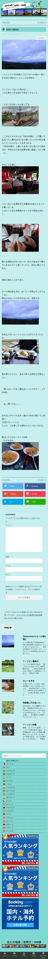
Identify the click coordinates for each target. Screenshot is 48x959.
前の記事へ (6, 22)
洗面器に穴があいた (31, 703)
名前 (7, 557)
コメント (9, 525)
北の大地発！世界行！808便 (24, 942)
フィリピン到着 (30, 725)
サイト (8, 575)
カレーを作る (29, 681)
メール (8, 566)
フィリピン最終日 (31, 661)
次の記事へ (41, 22)
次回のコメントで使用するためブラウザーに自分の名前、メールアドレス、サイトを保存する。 (24, 589)
